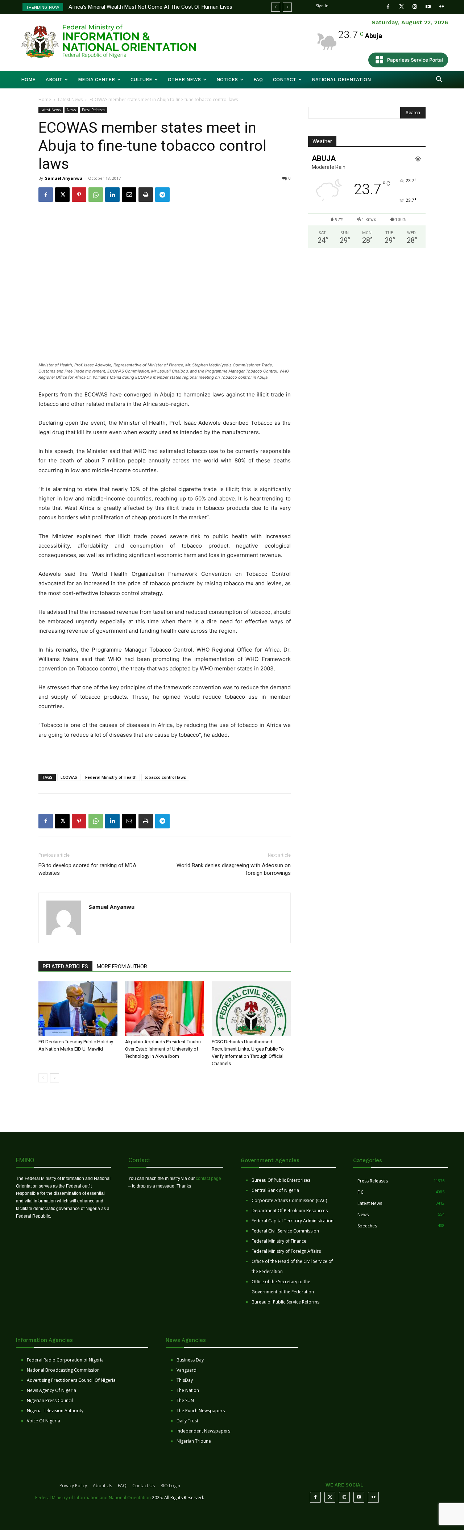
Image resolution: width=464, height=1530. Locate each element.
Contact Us (143, 1486)
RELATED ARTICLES (65, 966)
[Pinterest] (79, 194)
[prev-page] (42, 1077)
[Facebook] (388, 6)
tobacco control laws (165, 777)
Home (44, 99)
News (71, 109)
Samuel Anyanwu (63, 178)
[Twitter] (401, 6)
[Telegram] (162, 194)
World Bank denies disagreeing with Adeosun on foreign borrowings (234, 869)
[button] (439, 79)
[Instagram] (415, 6)
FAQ (122, 1486)
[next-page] (54, 1077)
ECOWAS (69, 777)
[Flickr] (441, 6)
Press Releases (93, 109)
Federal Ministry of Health (111, 777)
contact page (208, 1178)
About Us (102, 1486)
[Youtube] (428, 6)
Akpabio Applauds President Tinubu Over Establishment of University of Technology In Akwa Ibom (163, 1049)
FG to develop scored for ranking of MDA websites (87, 869)
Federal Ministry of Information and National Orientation (93, 1497)
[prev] (275, 7)
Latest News (70, 99)
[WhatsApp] (95, 194)
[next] (287, 7)
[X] (62, 194)
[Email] (129, 194)
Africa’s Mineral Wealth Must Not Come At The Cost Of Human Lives (150, 7)
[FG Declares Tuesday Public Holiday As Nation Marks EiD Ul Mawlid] (77, 1008)
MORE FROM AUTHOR (122, 966)
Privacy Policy (73, 1486)
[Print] (145, 194)
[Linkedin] (112, 194)
